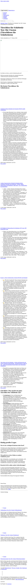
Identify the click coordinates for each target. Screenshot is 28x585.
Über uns (14, 568)
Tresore (4, 13)
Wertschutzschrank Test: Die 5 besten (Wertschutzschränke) (13, 558)
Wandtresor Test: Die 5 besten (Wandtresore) (10, 535)
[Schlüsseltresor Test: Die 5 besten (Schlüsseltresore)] (12, 505)
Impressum (24, 568)
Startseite (5, 12)
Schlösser (5, 16)
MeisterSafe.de (11, 10)
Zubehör (5, 17)
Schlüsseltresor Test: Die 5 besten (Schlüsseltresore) (11, 510)
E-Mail (9, 489)
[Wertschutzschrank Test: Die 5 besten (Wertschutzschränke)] (12, 554)
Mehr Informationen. (19, 579)
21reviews (9, 583)
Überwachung (6, 15)
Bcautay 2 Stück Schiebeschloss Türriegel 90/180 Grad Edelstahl (14, 277)
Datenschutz (4, 569)
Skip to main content (5, 1)
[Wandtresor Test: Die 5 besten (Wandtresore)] (12, 530)
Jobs (21, 568)
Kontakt (17, 568)
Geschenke (5, 18)
